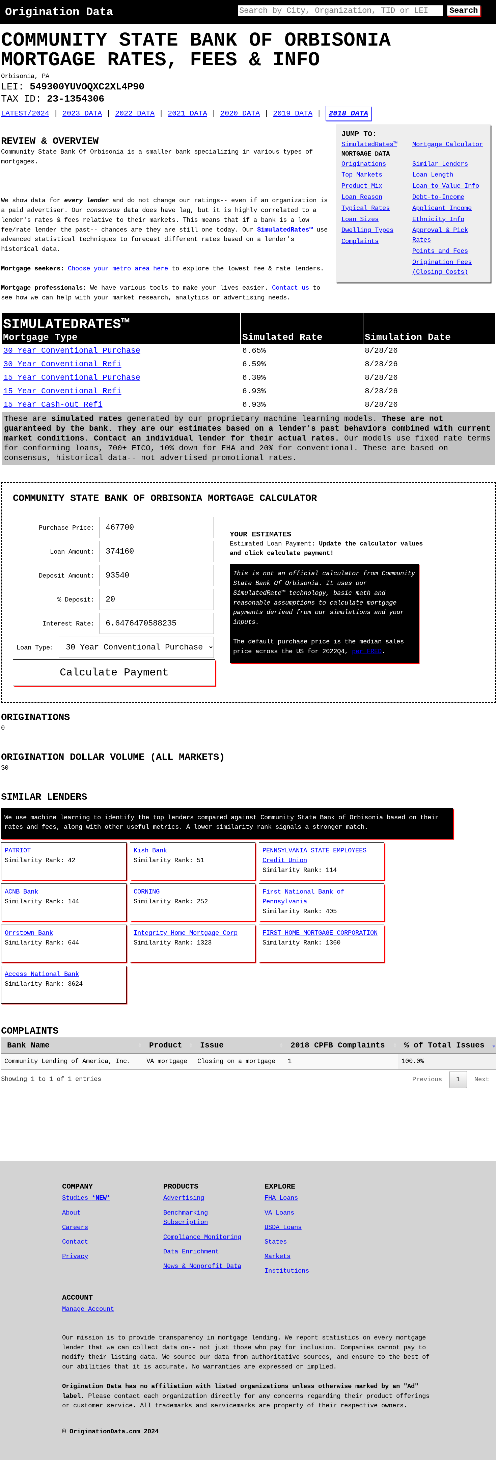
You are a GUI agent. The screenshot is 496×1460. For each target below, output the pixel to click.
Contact (75, 1242)
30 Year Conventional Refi (62, 364)
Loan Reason (361, 197)
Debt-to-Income (438, 197)
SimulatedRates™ (369, 144)
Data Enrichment (191, 1251)
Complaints (360, 241)
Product (165, 1045)
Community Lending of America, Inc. (67, 1061)
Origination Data (59, 12)
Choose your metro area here (118, 268)
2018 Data (348, 113)
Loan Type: (37, 648)
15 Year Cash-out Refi (53, 404)
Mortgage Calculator (447, 144)
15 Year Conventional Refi (62, 391)
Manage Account (88, 1309)
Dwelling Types (367, 230)
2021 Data (187, 113)
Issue (212, 1045)
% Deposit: (77, 600)
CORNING (147, 892)
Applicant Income (442, 208)
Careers (75, 1227)
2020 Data (240, 113)
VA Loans (279, 1213)
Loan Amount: (74, 552)
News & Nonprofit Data (202, 1266)
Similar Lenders (440, 164)
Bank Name (28, 1045)
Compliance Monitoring (202, 1237)
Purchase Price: (68, 528)
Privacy (75, 1256)
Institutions (287, 1271)
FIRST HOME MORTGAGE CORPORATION (320, 933)
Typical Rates (365, 208)
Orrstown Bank (29, 933)
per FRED (367, 651)
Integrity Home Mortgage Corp (186, 933)
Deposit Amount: (68, 576)
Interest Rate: (70, 624)
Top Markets (361, 175)
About (71, 1213)
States (276, 1242)
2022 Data (135, 113)
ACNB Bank (21, 892)
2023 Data (82, 113)
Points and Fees (440, 251)
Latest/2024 (25, 113)
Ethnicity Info (438, 219)
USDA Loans (283, 1227)
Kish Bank (150, 850)
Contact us (290, 288)
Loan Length (432, 175)
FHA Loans (281, 1198)
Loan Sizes (360, 219)
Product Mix (361, 186)
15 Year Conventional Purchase (71, 377)
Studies (86, 1198)
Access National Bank (42, 974)
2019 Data (292, 113)
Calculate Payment (114, 672)
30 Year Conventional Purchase (71, 350)
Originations (363, 164)
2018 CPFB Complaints (338, 1045)
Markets (278, 1256)
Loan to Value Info (445, 186)
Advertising (183, 1198)
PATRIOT (18, 850)
